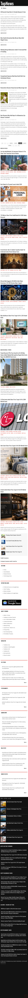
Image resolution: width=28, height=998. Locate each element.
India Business (9, 235)
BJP (6, 270)
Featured (3, 172)
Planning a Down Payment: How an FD (13, 535)
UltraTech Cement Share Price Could (14, 802)
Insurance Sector (21, 172)
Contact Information (8, 621)
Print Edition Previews (8, 633)
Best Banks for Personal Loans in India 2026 (11, 184)
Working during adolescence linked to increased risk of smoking (13, 51)
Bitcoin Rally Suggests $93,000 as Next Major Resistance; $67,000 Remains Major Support (12, 282)
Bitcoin (7, 301)
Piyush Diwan (4, 90)
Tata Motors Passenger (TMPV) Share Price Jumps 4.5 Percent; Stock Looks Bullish (14, 868)
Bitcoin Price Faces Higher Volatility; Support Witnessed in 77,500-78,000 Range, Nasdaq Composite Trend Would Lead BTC (13, 898)
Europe (20, 301)
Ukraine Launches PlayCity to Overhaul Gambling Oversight (13, 921)
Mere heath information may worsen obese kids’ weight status (12, 39)
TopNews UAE (7, 649)
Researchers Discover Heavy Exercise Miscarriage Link (14, 88)
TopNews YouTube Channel (10, 617)
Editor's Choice (9, 172)
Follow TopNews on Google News (11, 593)
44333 (16, 143)
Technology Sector (8, 576)
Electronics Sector (5, 433)
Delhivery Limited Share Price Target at (15, 830)
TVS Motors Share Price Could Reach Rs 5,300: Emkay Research (13, 216)
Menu (4, 8)
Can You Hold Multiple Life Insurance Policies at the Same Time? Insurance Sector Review (13, 152)
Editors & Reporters (8, 623)
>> (18, 145)
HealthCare (14, 337)
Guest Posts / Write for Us (9, 627)
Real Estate (12, 387)
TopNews (7, 3)
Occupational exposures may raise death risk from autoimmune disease (13, 77)
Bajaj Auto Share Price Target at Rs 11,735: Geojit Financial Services (13, 863)
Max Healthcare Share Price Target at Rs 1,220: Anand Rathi (14, 316)
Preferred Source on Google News (11, 587)
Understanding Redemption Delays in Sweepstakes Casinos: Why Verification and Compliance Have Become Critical (14, 728)
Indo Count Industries (13, 477)
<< (2, 143)
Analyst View (16, 235)
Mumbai (7, 387)
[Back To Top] (26, 996)
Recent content (7, 655)
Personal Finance (5, 173)
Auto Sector (8, 237)
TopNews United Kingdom (9, 647)
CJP (8, 270)
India (15, 172)
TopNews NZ (6, 651)
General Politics (14, 270)
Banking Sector (9, 202)
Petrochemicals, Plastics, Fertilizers (14, 816)
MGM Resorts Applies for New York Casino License (11, 908)
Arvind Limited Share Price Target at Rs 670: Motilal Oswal (13, 491)
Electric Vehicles (7, 591)
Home (5, 569)
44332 (11, 143)
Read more (4, 33)
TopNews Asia (7, 645)
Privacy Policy (6, 629)
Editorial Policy (7, 625)
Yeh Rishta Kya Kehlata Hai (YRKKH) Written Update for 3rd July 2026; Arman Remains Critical (13, 945)
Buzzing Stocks (17, 431)
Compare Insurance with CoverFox (9, 561)
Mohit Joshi (4, 14)
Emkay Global (15, 237)
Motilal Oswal (23, 477)
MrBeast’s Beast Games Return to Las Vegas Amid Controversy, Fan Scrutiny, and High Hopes (14, 924)
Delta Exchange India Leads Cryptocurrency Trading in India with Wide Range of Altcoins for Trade (13, 882)
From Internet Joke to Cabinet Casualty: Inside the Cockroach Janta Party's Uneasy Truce (13, 251)
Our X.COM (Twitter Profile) (9, 619)
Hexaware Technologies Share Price (14, 809)
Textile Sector (4, 479)
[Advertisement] (14, 980)
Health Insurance (5, 558)
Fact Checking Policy (8, 631)
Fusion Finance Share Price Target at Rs (14, 546)
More (25, 682)
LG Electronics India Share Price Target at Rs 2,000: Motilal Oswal (13, 400)
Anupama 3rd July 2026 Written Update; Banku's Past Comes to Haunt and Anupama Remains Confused (14, 955)
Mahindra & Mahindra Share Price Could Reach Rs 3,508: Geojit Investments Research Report (13, 858)
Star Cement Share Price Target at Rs (14, 837)
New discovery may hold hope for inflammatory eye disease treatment (13, 116)
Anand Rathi (8, 337)
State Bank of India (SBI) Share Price (13, 540)
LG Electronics (17, 433)
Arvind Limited (8, 523)
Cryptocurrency (14, 301)
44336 (10, 145)
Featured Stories (7, 574)
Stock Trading (9, 431)
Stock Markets (7, 571)
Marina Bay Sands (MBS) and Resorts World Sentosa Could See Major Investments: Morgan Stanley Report (13, 912)
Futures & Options (16, 475)
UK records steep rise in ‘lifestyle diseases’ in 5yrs (13, 12)
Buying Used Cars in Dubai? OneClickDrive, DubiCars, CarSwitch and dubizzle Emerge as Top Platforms (14, 850)
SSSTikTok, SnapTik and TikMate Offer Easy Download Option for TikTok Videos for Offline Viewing (14, 950)
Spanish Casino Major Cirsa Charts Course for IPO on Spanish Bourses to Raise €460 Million (13, 917)
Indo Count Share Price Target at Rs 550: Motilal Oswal (14, 446)
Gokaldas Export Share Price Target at (14, 552)
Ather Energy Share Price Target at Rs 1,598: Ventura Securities (14, 855)
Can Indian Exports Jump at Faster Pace (15, 823)
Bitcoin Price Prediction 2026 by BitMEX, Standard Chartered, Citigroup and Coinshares (13, 887)
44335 (24, 143)
